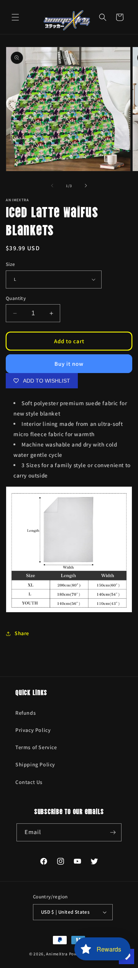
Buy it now (69, 363)
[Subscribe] (112, 832)
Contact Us (29, 782)
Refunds (25, 712)
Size (10, 264)
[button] (15, 17)
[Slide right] (85, 185)
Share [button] (22, 633)
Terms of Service (36, 747)
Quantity (16, 298)
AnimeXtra (56, 954)
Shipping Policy (35, 764)
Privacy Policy (33, 730)
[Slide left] (52, 185)
